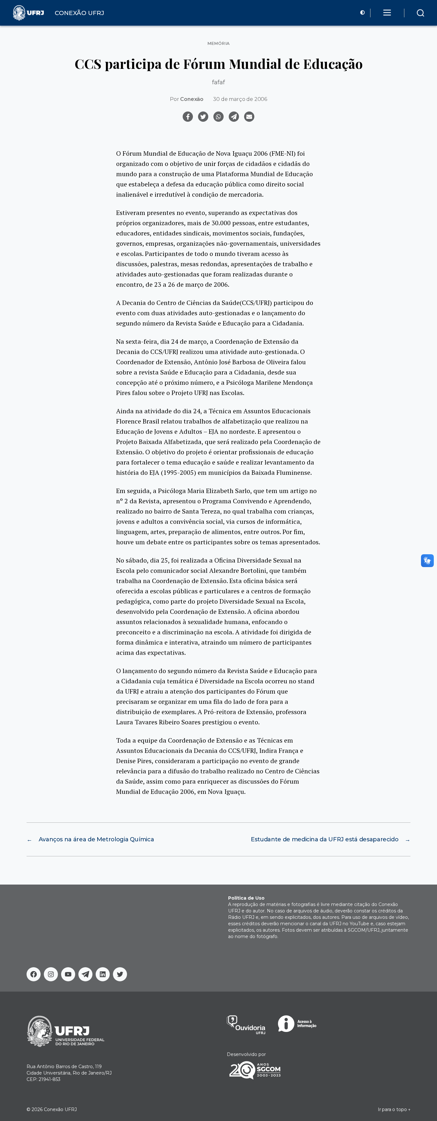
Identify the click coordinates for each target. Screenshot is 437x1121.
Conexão (191, 99)
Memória (218, 43)
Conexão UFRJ (60, 1109)
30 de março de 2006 (240, 99)
